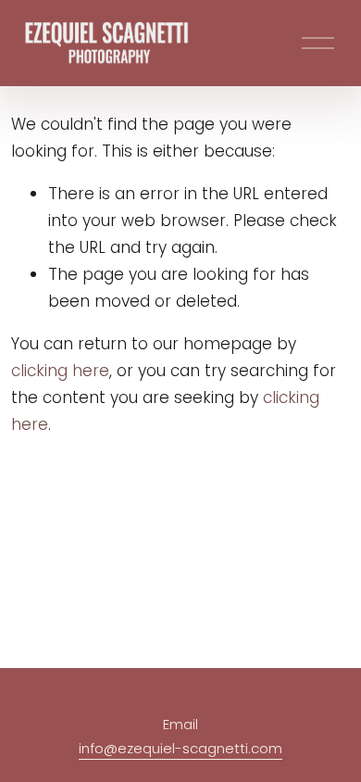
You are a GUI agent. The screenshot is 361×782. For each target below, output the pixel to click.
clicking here (60, 370)
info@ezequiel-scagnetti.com (180, 748)
